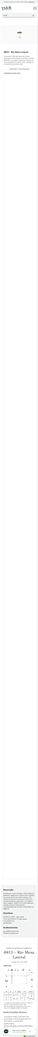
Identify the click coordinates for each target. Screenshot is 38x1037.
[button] (30, 1036)
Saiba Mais (31, 2)
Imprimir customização (20, 69)
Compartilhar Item (12, 73)
